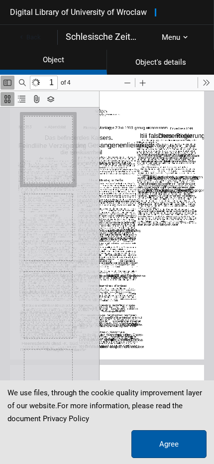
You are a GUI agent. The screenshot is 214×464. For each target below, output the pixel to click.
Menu (171, 37)
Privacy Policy (66, 418)
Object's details (160, 62)
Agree (169, 444)
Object (53, 59)
